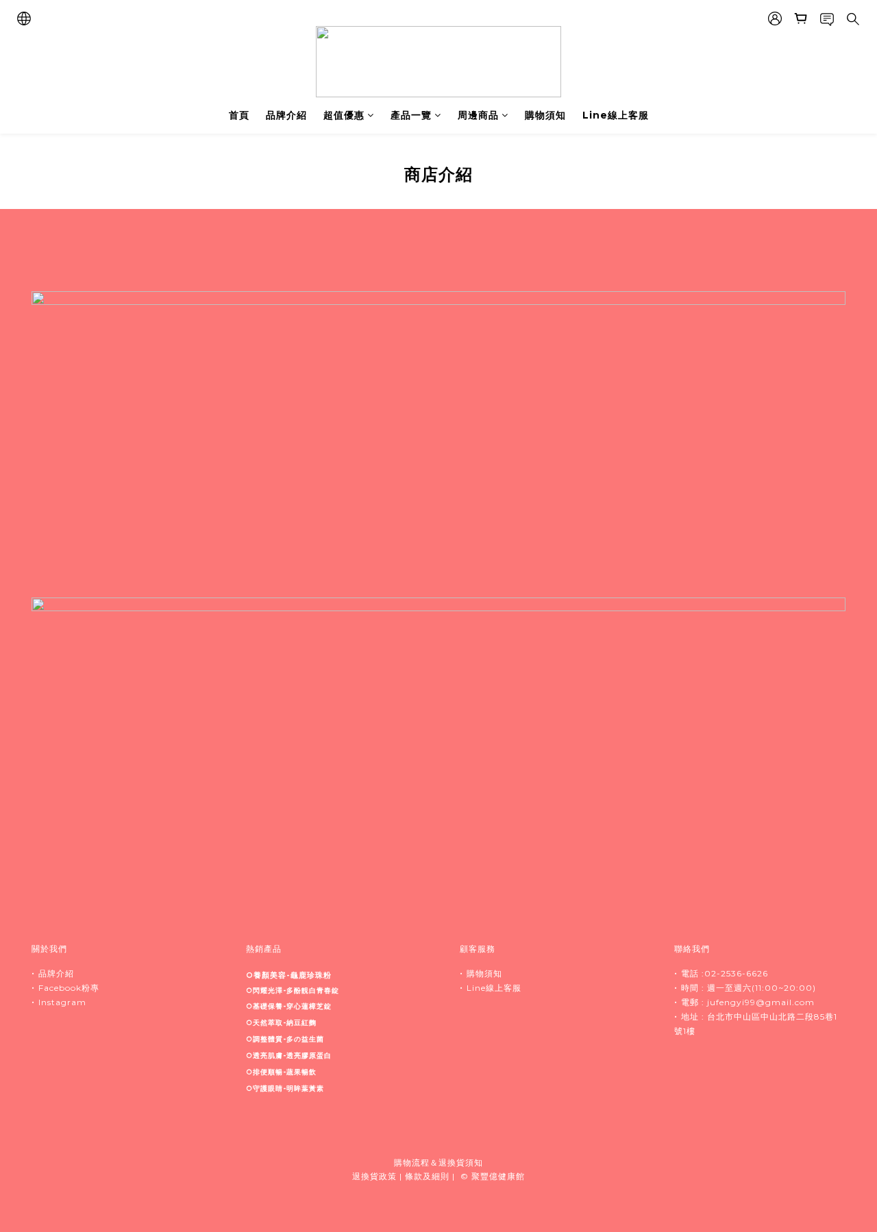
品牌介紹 (286, 115)
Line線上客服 (615, 115)
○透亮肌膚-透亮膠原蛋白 (289, 1055)
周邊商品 (478, 115)
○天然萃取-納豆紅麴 (281, 1022)
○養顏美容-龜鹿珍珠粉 (289, 975)
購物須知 (545, 115)
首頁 (239, 115)
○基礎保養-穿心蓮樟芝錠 (289, 1006)
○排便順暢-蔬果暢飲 (281, 1072)
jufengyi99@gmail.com (761, 1002)
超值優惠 (344, 115)
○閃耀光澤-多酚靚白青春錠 (292, 990)
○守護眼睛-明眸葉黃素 (285, 1088)
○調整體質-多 (285, 1039)
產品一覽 (411, 115)
